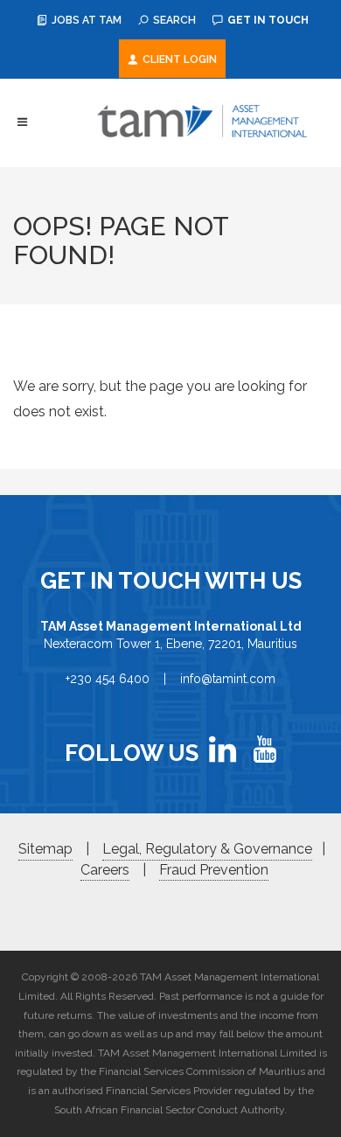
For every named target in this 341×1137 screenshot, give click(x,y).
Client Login (178, 59)
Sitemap (45, 849)
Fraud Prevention (213, 869)
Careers (104, 869)
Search (173, 20)
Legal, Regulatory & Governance (207, 849)
